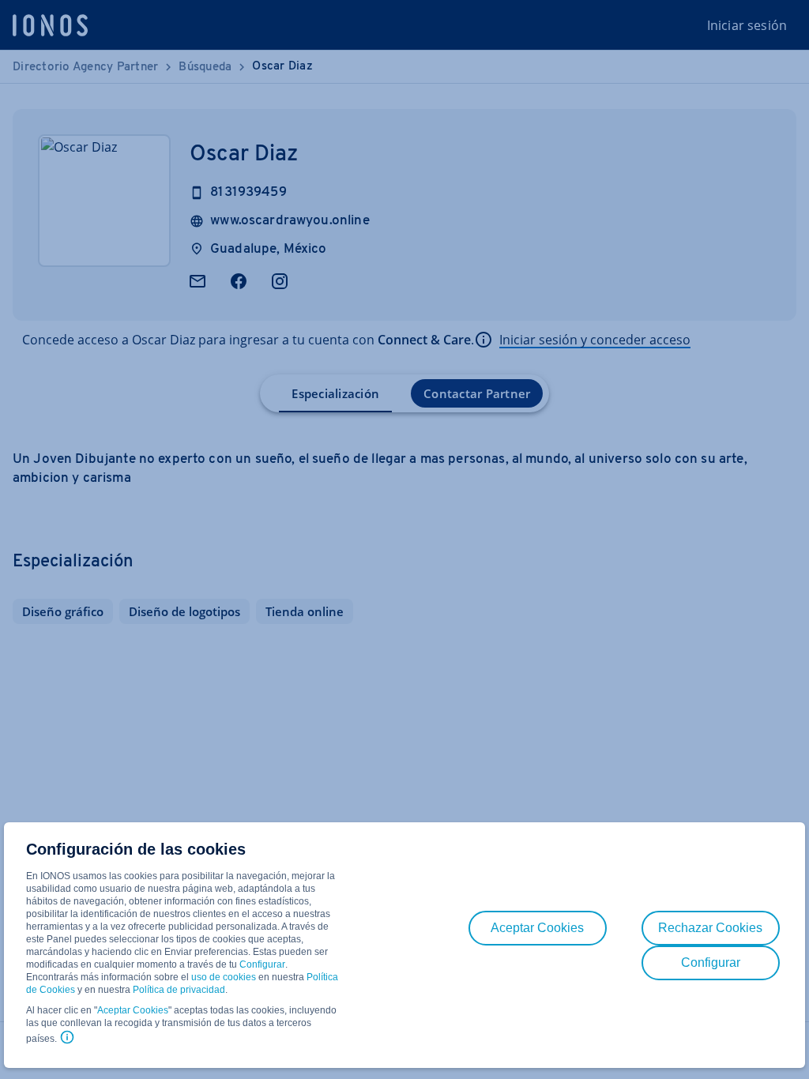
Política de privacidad (179, 989)
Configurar (262, 964)
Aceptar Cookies (132, 1010)
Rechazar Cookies (710, 927)
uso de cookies (222, 977)
